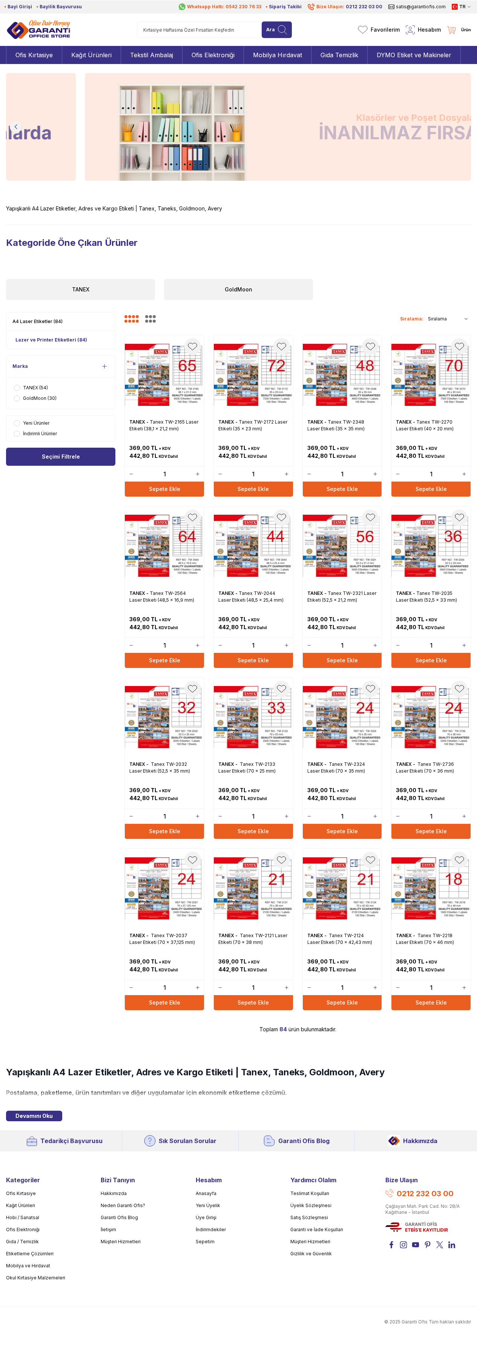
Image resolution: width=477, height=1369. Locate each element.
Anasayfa (206, 1193)
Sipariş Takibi (285, 6)
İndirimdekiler (211, 1229)
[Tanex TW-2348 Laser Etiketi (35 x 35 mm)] (342, 374)
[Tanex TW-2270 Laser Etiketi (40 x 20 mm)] (431, 374)
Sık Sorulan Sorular (187, 1141)
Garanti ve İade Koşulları (316, 1229)
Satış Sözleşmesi (309, 1217)
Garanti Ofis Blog (304, 1141)
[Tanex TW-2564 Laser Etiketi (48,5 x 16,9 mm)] (164, 545)
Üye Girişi (206, 1217)
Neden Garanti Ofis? (123, 1205)
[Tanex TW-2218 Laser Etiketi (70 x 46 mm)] (431, 888)
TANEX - (139, 422)
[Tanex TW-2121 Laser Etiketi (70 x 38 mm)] (253, 888)
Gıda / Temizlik (22, 1241)
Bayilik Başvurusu (61, 6)
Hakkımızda (420, 1141)
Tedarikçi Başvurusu (71, 1141)
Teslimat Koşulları (309, 1193)
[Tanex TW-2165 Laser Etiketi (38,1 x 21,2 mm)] (164, 374)
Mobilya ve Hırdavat (28, 1265)
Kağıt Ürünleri (20, 1205)
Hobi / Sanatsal (22, 1217)
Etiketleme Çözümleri (30, 1253)
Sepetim (205, 1241)
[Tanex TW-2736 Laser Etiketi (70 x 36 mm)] (431, 717)
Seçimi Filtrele (61, 456)
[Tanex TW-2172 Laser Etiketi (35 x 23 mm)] (253, 374)
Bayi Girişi (20, 6)
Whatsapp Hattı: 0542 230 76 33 (224, 6)
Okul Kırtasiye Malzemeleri (35, 1278)
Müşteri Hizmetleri (121, 1241)
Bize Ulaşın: (349, 6)
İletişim (108, 1229)
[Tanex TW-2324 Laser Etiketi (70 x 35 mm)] (342, 717)
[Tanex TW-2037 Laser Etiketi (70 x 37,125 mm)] (164, 888)
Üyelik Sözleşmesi (310, 1205)
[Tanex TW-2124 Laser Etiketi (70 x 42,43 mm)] (342, 888)
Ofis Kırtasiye (21, 1193)
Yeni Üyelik (208, 1205)
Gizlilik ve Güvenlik (311, 1253)
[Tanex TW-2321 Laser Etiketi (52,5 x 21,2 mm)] (342, 545)
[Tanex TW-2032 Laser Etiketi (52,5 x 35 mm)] (164, 717)
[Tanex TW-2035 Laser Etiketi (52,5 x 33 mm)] (431, 545)
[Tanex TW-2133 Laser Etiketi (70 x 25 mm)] (253, 717)
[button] (16, 127)
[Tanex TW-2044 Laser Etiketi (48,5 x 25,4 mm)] (253, 545)
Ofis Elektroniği (23, 1229)
